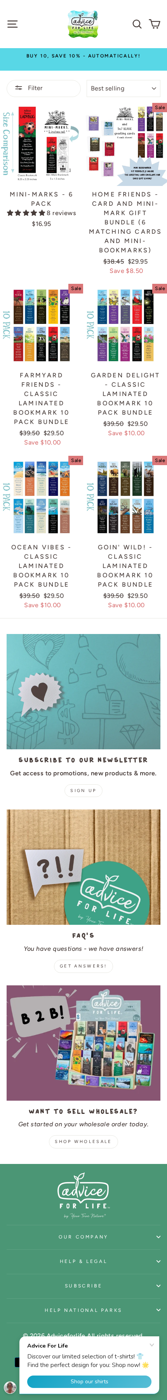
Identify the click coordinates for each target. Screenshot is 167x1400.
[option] (83, 59)
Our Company (83, 1237)
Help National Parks (83, 1310)
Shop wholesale (83, 1141)
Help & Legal (84, 1261)
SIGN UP (83, 790)
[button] (27, 213)
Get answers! (83, 966)
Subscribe (84, 1286)
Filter (34, 88)
